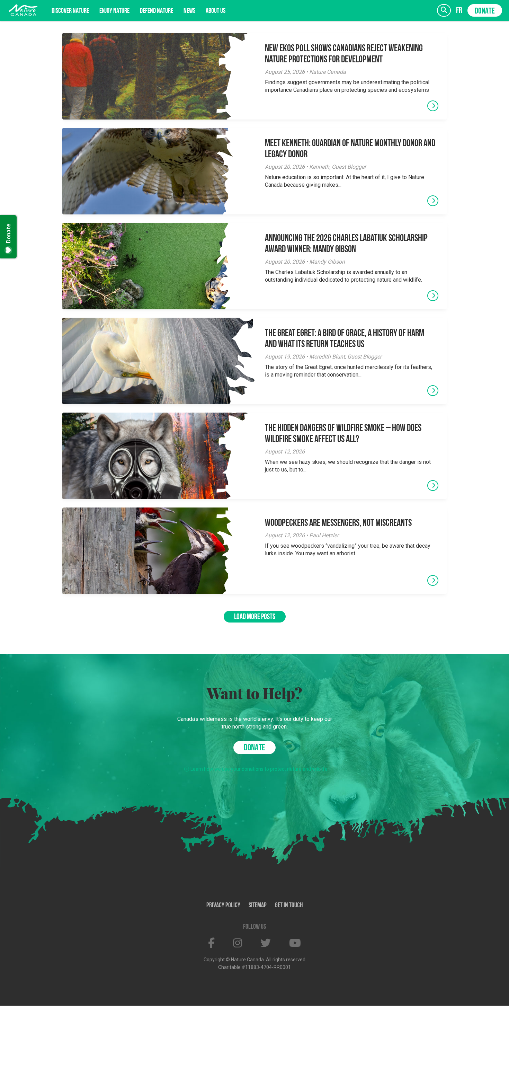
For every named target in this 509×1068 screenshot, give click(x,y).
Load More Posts (254, 617)
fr (459, 11)
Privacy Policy (223, 905)
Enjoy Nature (114, 11)
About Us (215, 11)
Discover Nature (70, 11)
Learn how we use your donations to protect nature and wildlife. (259, 769)
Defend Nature (156, 11)
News (189, 11)
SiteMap (258, 905)
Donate (485, 11)
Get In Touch (289, 905)
